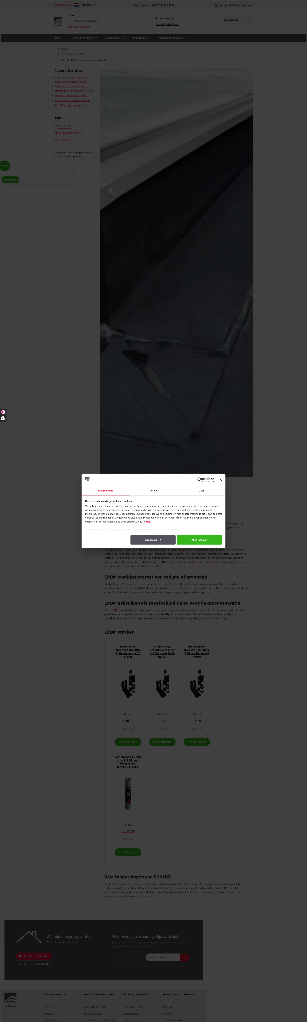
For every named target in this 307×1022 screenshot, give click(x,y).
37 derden (118, 529)
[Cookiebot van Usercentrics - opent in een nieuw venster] (200, 479)
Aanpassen (151, 540)
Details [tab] (154, 490)
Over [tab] (201, 490)
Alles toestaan (199, 540)
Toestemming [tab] (105, 490)
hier (148, 521)
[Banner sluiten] (221, 480)
